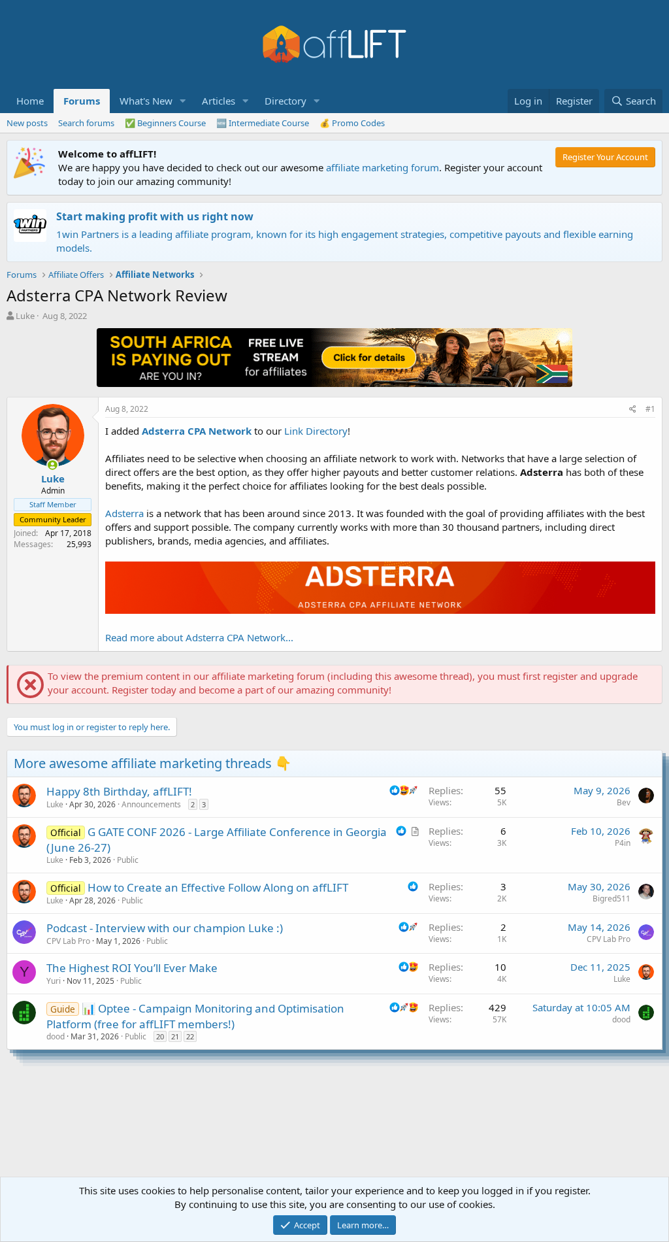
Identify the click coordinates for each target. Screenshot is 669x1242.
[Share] (633, 409)
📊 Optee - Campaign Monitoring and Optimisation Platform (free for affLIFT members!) (195, 1016)
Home (30, 100)
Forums (81, 100)
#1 (650, 408)
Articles (218, 100)
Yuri (53, 980)
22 (190, 1036)
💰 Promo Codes (352, 123)
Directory (285, 100)
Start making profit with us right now (154, 216)
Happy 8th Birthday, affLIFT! (119, 791)
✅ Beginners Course (165, 123)
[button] (183, 101)
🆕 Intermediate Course (262, 123)
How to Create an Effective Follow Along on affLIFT (218, 887)
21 (175, 1036)
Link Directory (316, 430)
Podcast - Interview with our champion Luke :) (164, 927)
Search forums (86, 123)
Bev (623, 802)
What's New (146, 100)
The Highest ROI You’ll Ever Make (132, 967)
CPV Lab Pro (68, 941)
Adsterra (124, 513)
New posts (27, 123)
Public (128, 859)
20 (160, 1036)
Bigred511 (611, 898)
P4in (622, 842)
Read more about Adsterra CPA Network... (199, 637)
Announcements (151, 804)
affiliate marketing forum (382, 167)
